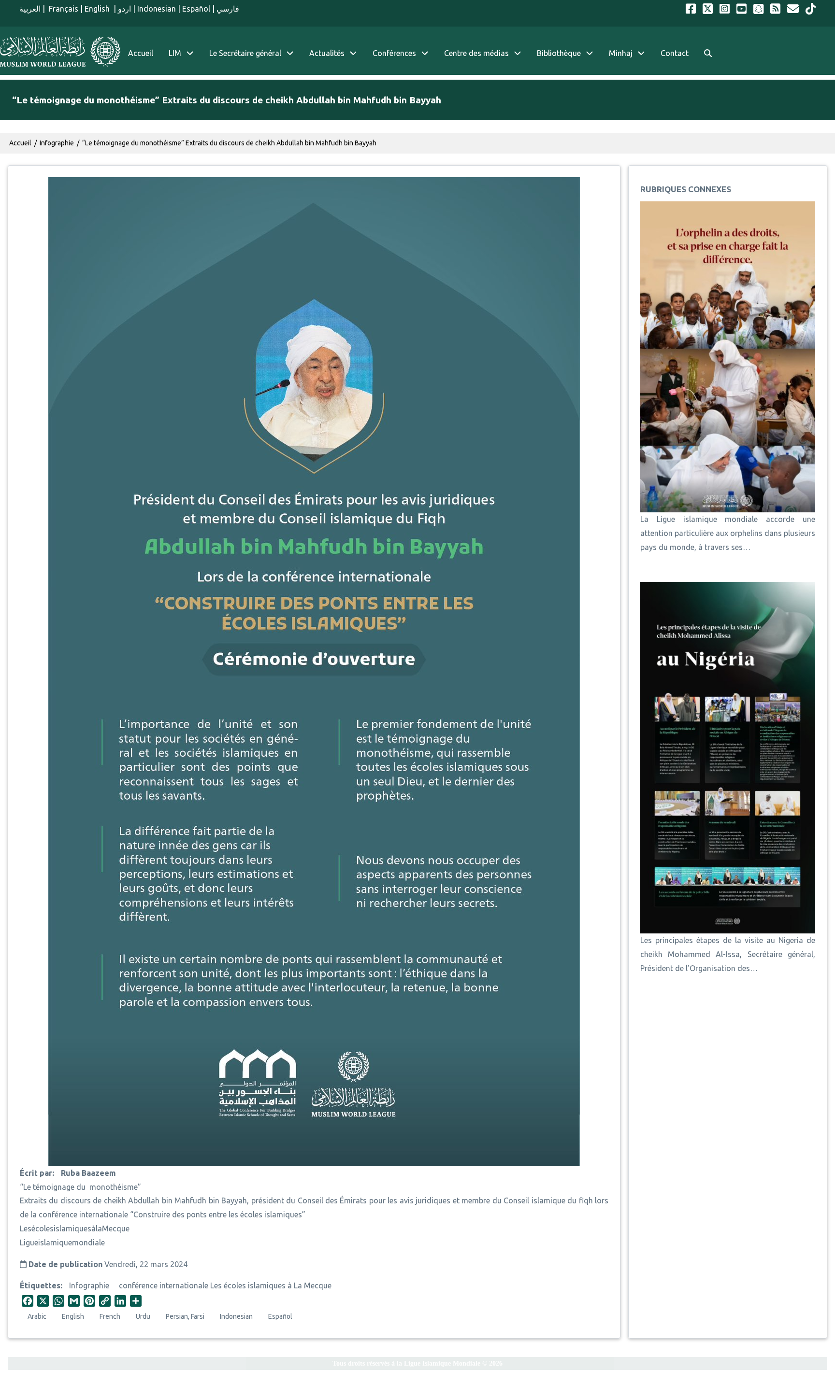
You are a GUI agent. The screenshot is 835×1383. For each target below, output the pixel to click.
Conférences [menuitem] (394, 53)
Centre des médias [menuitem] (476, 53)
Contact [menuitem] (675, 53)
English (98, 8)
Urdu (143, 1316)
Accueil (20, 143)
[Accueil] (60, 51)
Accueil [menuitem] (140, 53)
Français (62, 8)
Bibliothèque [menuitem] (559, 53)
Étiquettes (40, 1285)
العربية (30, 8)
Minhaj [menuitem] (621, 53)
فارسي (227, 8)
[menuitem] (708, 53)
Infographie (89, 1285)
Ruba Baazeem (88, 1173)
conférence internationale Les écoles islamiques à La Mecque (225, 1285)
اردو (124, 8)
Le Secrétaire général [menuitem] (245, 53)
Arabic (37, 1316)
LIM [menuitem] (175, 53)
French (110, 1316)
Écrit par (36, 1173)
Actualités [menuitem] (327, 53)
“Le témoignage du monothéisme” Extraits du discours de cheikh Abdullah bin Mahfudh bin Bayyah (229, 143)
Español (196, 8)
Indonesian (156, 8)
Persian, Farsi (185, 1316)
